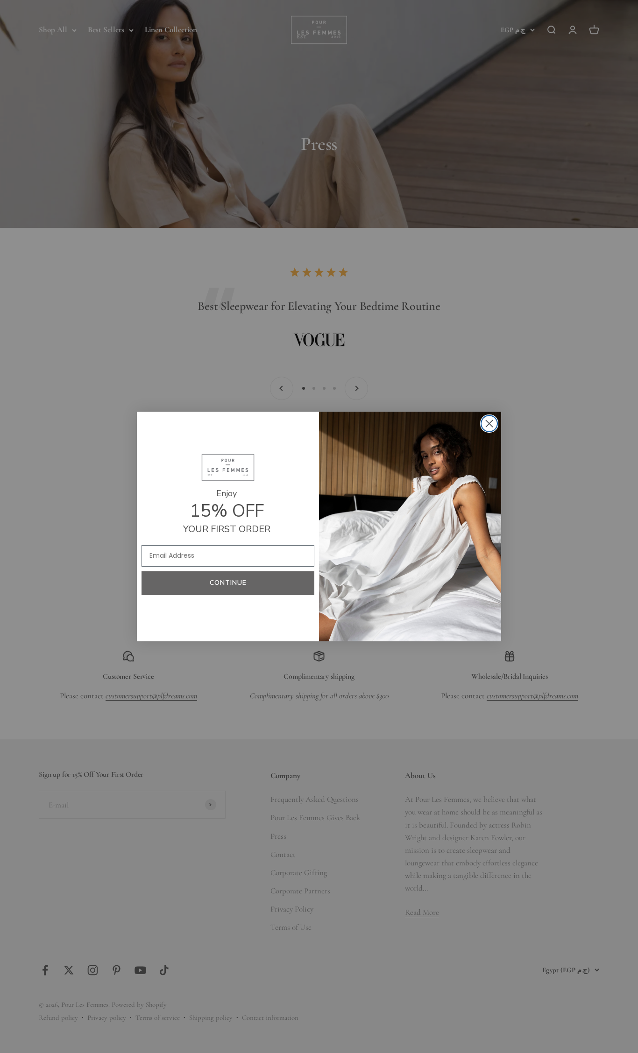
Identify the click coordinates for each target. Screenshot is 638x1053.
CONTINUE (228, 582)
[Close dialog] (489, 423)
